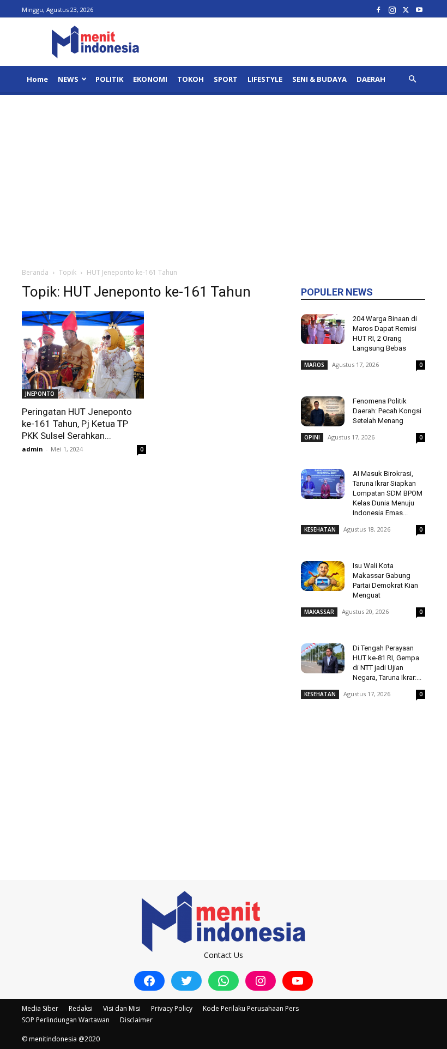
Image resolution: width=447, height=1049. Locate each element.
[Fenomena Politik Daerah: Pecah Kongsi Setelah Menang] (323, 411)
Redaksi (81, 1008)
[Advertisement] (223, 176)
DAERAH (371, 79)
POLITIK (109, 79)
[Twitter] (406, 9)
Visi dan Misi (122, 1008)
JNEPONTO (40, 393)
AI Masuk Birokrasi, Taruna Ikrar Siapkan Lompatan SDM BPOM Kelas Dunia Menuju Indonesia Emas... (387, 493)
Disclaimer (136, 1019)
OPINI (312, 437)
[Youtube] (419, 9)
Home (37, 79)
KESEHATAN (320, 529)
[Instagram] (392, 9)
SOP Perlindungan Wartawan (66, 1019)
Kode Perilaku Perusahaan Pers (251, 1008)
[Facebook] (378, 9)
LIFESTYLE (264, 79)
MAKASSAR (319, 612)
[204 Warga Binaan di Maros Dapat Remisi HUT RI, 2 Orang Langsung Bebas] (323, 329)
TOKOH (190, 79)
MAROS (314, 365)
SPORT (226, 79)
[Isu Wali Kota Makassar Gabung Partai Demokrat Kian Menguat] (323, 576)
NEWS (68, 79)
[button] (412, 79)
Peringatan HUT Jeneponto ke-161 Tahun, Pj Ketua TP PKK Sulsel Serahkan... (77, 423)
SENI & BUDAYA (319, 79)
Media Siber (40, 1008)
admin (32, 449)
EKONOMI (150, 79)
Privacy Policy (171, 1008)
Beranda (35, 272)
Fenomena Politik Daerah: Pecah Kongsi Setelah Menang (387, 411)
